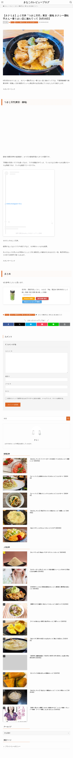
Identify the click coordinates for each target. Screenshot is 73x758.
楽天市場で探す (42, 298)
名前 (7, 376)
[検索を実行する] (68, 419)
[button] (8, 324)
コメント (8, 351)
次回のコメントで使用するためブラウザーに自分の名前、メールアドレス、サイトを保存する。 (35, 398)
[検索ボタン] (70, 2)
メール (8, 384)
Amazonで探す (28, 298)
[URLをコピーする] (64, 324)
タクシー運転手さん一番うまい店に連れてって (27, 22)
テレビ (12, 22)
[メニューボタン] (2, 2)
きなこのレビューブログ (36, 2)
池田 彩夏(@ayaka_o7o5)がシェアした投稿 (29, 233)
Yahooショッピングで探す (32, 302)
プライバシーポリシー (12, 746)
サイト (7, 391)
